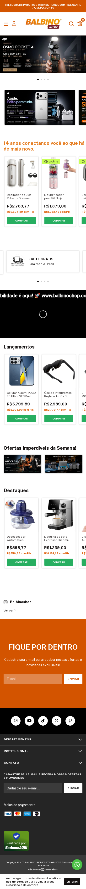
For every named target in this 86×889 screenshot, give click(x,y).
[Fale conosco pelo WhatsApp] (77, 864)
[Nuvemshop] (43, 870)
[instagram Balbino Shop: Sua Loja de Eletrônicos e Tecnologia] (16, 721)
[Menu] (7, 24)
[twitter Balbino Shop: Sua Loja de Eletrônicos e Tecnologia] (56, 721)
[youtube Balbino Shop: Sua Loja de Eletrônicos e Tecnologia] (29, 721)
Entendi (72, 881)
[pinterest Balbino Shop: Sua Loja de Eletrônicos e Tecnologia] (70, 721)
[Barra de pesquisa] (71, 24)
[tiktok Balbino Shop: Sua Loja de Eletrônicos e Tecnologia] (43, 721)
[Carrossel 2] (63, 464)
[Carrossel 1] (43, 54)
